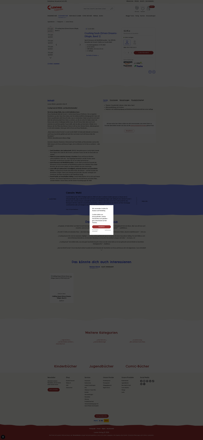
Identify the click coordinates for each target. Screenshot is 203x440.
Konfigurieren (108, 230)
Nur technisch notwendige (95, 230)
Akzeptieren (101, 226)
